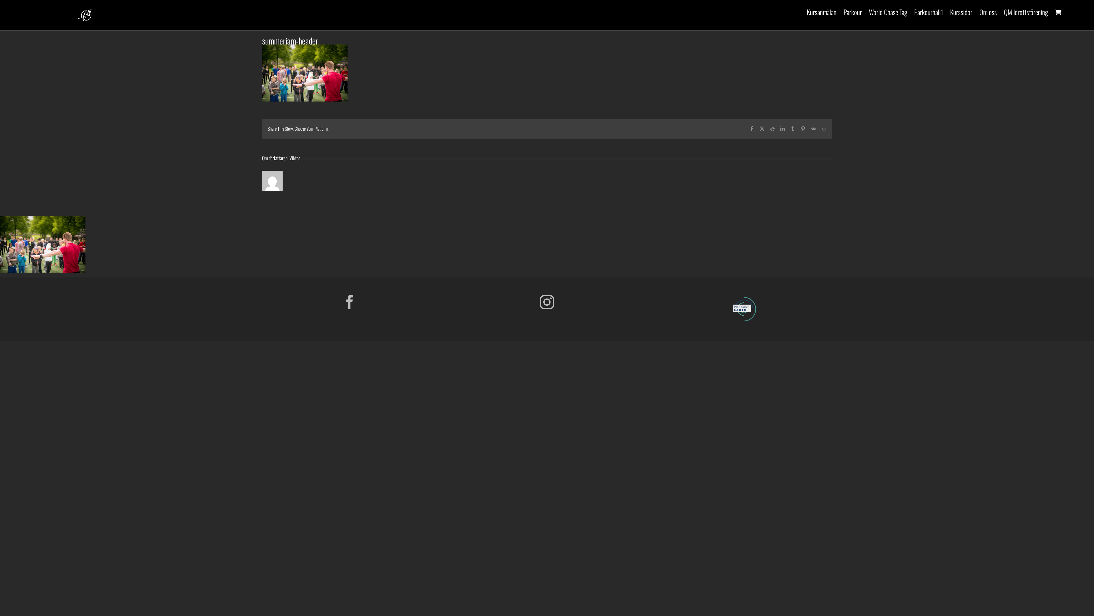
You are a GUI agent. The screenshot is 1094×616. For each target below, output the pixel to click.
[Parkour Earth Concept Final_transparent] (744, 297)
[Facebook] (349, 302)
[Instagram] (547, 302)
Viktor (294, 158)
